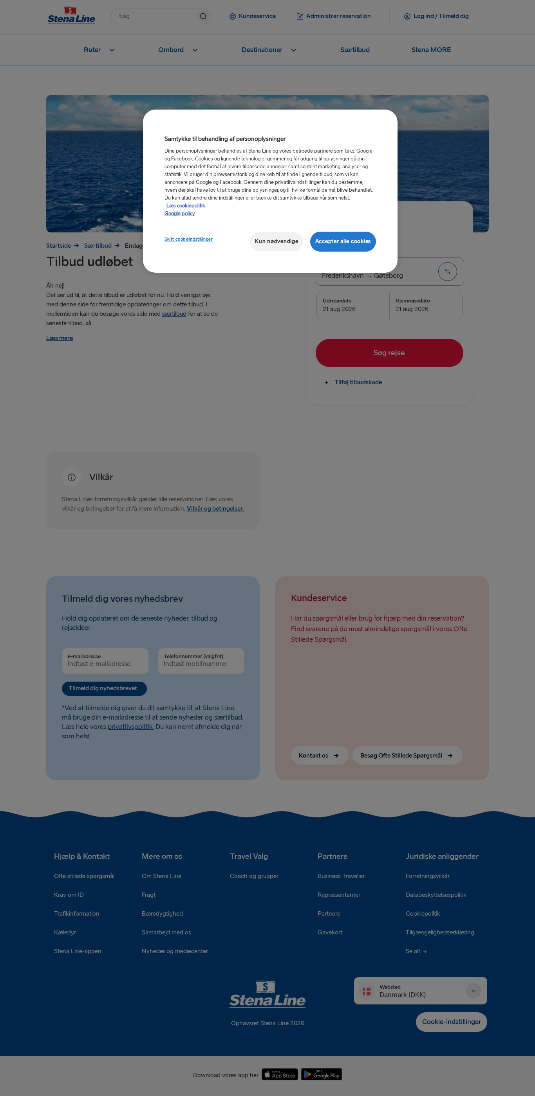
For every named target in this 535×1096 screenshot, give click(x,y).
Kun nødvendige (276, 241)
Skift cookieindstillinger (188, 239)
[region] (270, 191)
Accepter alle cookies (343, 241)
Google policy (179, 214)
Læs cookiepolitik (185, 206)
